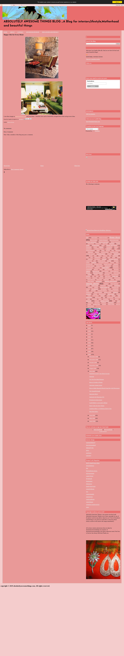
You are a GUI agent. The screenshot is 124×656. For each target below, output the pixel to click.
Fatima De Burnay (103, 237)
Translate (97, 131)
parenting (88, 294)
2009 (89, 351)
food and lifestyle (98, 272)
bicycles (90, 255)
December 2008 (94, 356)
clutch (118, 257)
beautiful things (101, 254)
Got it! (117, 2)
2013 (89, 340)
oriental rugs (89, 292)
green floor (106, 274)
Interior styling (91, 243)
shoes (113, 295)
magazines (117, 285)
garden (89, 274)
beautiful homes (114, 252)
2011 (89, 345)
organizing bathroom (102, 290)
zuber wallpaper (91, 306)
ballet (113, 250)
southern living (110, 297)
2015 (89, 334)
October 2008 (93, 362)
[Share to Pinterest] (31, 118)
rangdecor (88, 453)
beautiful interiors (90, 254)
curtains (87, 262)
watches (118, 302)
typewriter (97, 300)
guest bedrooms (115, 274)
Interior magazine (103, 242)
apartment (88, 248)
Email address (90, 81)
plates (89, 295)
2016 (89, 331)
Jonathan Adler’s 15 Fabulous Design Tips (100, 408)
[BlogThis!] (27, 118)
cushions (93, 262)
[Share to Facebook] (29, 118)
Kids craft (105, 243)
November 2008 (94, 359)
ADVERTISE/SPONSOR (32, 32)
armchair (108, 248)
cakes (91, 257)
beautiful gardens (104, 252)
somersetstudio (90, 494)
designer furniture (107, 264)
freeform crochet (108, 272)
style (89, 299)
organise (93, 290)
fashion (88, 271)
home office (107, 276)
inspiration (99, 281)
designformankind (91, 445)
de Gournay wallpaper (103, 262)
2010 (89, 348)
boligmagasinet (90, 473)
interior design (10, 122)
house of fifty (117, 277)
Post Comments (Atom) (17, 169)
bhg (87, 468)
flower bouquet (105, 271)
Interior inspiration (91, 242)
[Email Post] (24, 119)
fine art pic (96, 271)
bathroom (117, 250)
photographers (102, 294)
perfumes (95, 294)
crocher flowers (101, 260)
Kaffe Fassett (98, 243)
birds (95, 255)
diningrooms (108, 266)
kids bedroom (114, 283)
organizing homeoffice (113, 290)
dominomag (89, 481)
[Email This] (26, 118)
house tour (106, 279)
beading (97, 252)
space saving (117, 297)
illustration (118, 279)
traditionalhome (90, 499)
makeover (90, 287)
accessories (109, 247)
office (87, 290)
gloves (101, 274)
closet (113, 257)
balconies (108, 250)
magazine (110, 285)
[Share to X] (28, 118)
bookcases (115, 255)
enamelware (115, 267)
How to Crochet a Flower (95, 382)
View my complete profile (93, 59)
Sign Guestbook (108, 429)
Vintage (101, 247)
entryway (96, 269)
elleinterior (89, 483)
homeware (101, 277)
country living (89, 260)
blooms (99, 255)
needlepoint (115, 289)
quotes (102, 295)
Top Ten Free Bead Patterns (96, 379)
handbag (88, 276)
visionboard (90, 302)
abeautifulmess (90, 465)
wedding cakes (96, 304)
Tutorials (91, 376)
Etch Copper (94, 237)
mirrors (96, 287)
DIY (87, 237)
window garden (111, 304)
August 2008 (93, 368)
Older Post (77, 165)
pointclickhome (90, 489)
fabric (101, 269)
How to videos (93, 240)
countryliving (89, 476)
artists (98, 250)
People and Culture (111, 245)
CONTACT (20, 32)
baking (102, 250)
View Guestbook (98, 429)
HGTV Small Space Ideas (93, 463)
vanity (113, 301)
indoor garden (91, 281)
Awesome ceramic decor (95, 385)
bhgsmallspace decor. (91, 471)
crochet (109, 260)
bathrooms (90, 252)
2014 (89, 337)
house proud (99, 279)
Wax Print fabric (93, 411)
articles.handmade (90, 250)
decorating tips (89, 264)
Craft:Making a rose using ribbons (98, 402)
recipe (108, 295)
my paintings (103, 289)
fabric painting (108, 269)
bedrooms (117, 254)
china (109, 257)
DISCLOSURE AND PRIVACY (50, 32)
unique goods (104, 301)
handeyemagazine (90, 486)
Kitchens (112, 243)
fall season (116, 269)
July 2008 (92, 371)
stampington (89, 496)
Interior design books (114, 240)
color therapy (97, 259)
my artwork (95, 289)
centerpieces (97, 257)
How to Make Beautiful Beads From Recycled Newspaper (104, 388)
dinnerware (115, 266)
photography (111, 294)
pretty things (95, 295)
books (87, 257)
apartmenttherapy (90, 442)
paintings (115, 292)
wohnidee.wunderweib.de (92, 504)
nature (109, 289)
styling (100, 299)
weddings (104, 304)
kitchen (88, 285)
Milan (103, 245)
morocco (88, 289)
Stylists (95, 247)
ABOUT (12, 32)
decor (117, 262)
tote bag (116, 299)
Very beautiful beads (94, 391)
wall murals (97, 302)
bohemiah (105, 255)
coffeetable (90, 259)
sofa (104, 297)
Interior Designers (103, 240)
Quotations (88, 247)
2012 (89, 342)
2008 (89, 354)
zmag (87, 507)
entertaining (89, 269)
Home (42, 165)
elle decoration (89, 267)
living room (95, 285)
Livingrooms (95, 245)
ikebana (112, 279)
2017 (89, 328)
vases (118, 301)
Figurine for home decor (95, 400)
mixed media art (104, 287)
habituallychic (90, 447)
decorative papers (98, 264)
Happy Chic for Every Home (14, 35)
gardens (95, 274)
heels (97, 276)
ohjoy (87, 450)
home (101, 276)
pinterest (118, 294)
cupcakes (116, 260)
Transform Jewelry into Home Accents (99, 373)
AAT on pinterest (90, 114)
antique (116, 247)
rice (87, 491)
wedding (89, 304)
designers (116, 264)
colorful (104, 259)
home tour (115, 276)
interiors (106, 283)
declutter (112, 262)
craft (95, 260)
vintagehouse (89, 502)
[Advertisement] (103, 99)
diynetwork (89, 478)
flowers (88, 272)
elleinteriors (97, 267)
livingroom (103, 285)
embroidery (105, 267)
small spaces (98, 297)
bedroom (109, 254)
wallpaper (103, 302)
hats (93, 276)
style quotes (94, 299)
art (116, 248)
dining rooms (99, 266)
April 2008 (93, 421)
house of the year (91, 279)
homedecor (88, 277)
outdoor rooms (107, 292)
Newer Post (7, 165)
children (104, 257)
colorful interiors (113, 259)
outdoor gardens (98, 292)
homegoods (94, 277)
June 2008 (92, 415)
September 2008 (94, 365)
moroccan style (115, 287)
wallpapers (111, 302)
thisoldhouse (105, 299)
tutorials (88, 301)
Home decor (115, 237)
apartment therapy (99, 248)
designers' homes (90, 266)
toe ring (111, 299)
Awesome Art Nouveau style (96, 397)
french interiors (117, 272)
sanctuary (88, 455)
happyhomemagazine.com (93, 121)
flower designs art (114, 271)
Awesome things (93, 394)
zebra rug (118, 304)
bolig (110, 255)
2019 (89, 325)
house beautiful (108, 278)
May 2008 (92, 418)
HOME (5, 32)
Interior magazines (115, 242)
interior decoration (111, 281)
